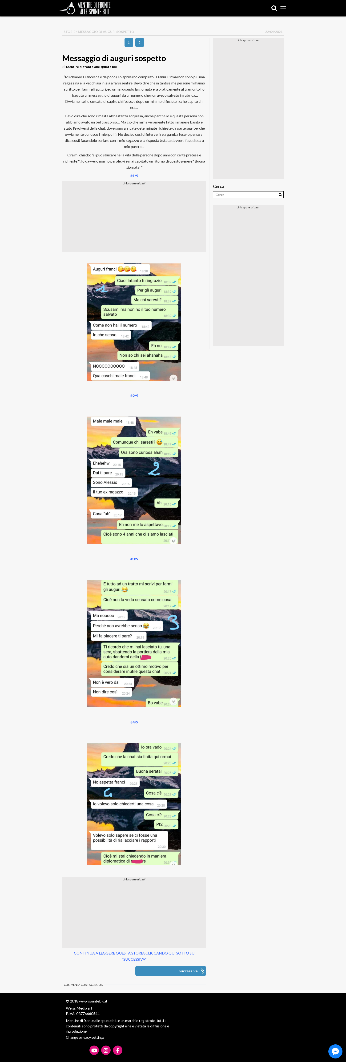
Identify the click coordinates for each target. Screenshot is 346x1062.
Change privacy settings (85, 1037)
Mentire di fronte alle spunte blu (91, 67)
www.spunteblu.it (93, 1001)
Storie (69, 32)
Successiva (188, 971)
